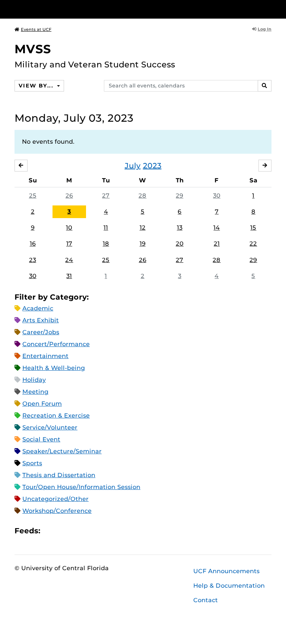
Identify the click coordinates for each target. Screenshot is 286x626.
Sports (32, 463)
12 (143, 227)
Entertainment (45, 356)
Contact (205, 600)
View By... (37, 85)
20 (180, 243)
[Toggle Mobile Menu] (269, 8)
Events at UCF (36, 29)
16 (33, 243)
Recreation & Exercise (56, 415)
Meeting (35, 391)
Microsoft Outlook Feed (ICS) (62, 530)
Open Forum (42, 403)
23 (32, 260)
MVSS (33, 49)
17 (69, 243)
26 (69, 195)
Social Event (41, 439)
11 (106, 227)
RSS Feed (75, 530)
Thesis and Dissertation (58, 475)
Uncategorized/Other (55, 498)
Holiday (34, 379)
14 (216, 227)
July (133, 165)
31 (69, 276)
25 (32, 195)
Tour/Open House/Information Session (81, 487)
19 (143, 243)
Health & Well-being (53, 367)
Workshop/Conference (57, 510)
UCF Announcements (226, 571)
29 (179, 195)
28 (142, 195)
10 (69, 227)
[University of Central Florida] (64, 9)
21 (217, 243)
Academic (37, 308)
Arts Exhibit (40, 320)
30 (216, 195)
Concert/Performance (56, 344)
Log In (264, 29)
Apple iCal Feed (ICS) (50, 530)
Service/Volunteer (49, 427)
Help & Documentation (229, 585)
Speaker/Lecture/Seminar (62, 451)
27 (105, 195)
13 (179, 227)
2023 (152, 165)
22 (253, 243)
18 (106, 243)
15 (253, 227)
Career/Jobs (40, 332)
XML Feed (88, 530)
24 (69, 260)
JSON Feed (100, 530)
